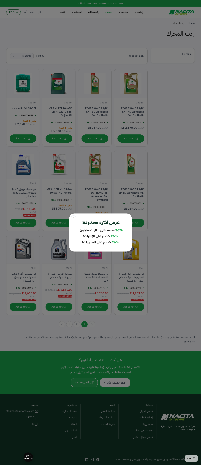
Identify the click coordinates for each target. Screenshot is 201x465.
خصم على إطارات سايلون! (100, 230)
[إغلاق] (73, 217)
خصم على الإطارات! (100, 236)
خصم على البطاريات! (100, 242)
